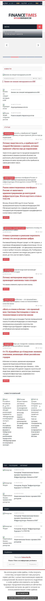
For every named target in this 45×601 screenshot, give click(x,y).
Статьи (7, 127)
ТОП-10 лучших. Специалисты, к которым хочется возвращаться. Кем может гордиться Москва (36, 427)
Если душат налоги (14, 34)
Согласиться (22, 593)
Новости (7, 69)
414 (38, 348)
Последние (13, 465)
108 (36, 78)
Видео (6, 509)
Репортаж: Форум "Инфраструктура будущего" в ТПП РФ (27, 486)
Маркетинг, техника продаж (15, 228)
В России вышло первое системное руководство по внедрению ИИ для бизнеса (22, 420)
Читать (6, 167)
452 (38, 274)
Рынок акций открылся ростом (22, 115)
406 (38, 232)
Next (38, 45)
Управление (9, 133)
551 (38, 139)
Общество (8, 344)
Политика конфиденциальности (22, 598)
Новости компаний (12, 393)
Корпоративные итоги (19, 107)
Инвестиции (9, 178)
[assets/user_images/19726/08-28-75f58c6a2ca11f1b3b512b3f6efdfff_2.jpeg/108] (22, 76)
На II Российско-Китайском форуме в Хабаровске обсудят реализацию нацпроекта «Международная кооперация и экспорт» (8, 434)
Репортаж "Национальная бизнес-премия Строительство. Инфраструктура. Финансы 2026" (26, 474)
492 (38, 184)
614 (38, 305)
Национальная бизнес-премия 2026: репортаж (27, 497)
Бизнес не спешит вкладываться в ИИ (19, 81)
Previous (7, 45)
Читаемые (23, 465)
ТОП (5, 465)
